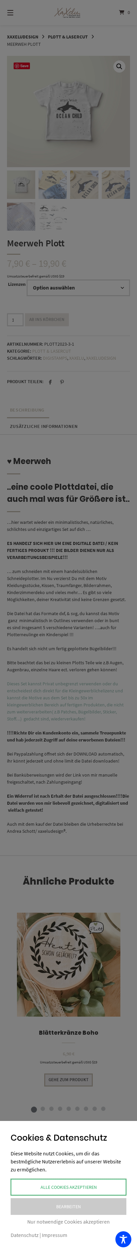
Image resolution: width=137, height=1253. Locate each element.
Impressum (54, 1235)
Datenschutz (25, 1235)
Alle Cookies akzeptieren (69, 1187)
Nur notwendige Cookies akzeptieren (68, 1221)
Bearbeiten (68, 1207)
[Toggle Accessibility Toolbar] (123, 1239)
